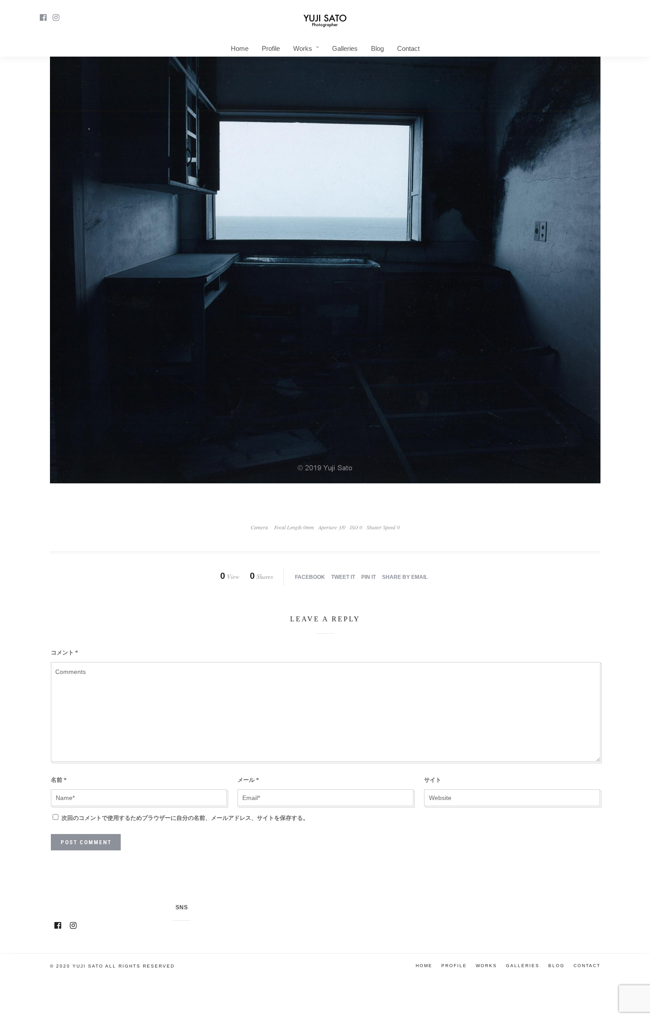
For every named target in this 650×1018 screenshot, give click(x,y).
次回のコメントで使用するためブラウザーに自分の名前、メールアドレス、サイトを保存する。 (185, 818)
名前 (59, 780)
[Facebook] (57, 926)
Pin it (368, 577)
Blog (377, 48)
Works (302, 48)
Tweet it (343, 577)
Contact (408, 48)
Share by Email (405, 577)
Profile (271, 48)
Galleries (345, 48)
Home (240, 48)
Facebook (310, 577)
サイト (432, 780)
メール (248, 780)
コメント (64, 652)
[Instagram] (56, 18)
